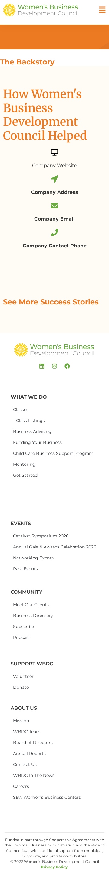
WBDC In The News (33, 775)
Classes (20, 409)
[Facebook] (67, 366)
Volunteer (23, 676)
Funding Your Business (35, 442)
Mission (21, 720)
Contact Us (25, 764)
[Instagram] (54, 366)
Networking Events (33, 558)
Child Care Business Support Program (35, 453)
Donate (21, 687)
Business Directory (33, 615)
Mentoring (24, 464)
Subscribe (23, 626)
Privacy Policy (54, 867)
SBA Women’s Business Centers (35, 797)
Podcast (21, 637)
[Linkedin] (42, 366)
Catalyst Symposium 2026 (35, 536)
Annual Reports (29, 753)
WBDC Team (27, 731)
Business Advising (32, 431)
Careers (21, 786)
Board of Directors (33, 742)
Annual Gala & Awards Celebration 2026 (35, 547)
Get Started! (26, 475)
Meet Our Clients (31, 604)
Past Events (25, 569)
